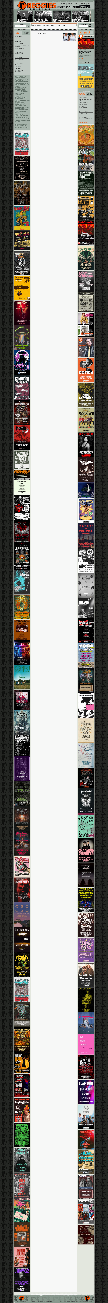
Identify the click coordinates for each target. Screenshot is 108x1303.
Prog (24, 111)
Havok (16, 50)
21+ (26, 116)
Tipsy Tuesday (20, 115)
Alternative (19, 87)
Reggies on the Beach (22, 107)
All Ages (18, 110)
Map (76, 3)
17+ (25, 97)
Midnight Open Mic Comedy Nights (25, 120)
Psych (17, 121)
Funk (25, 124)
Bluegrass (18, 101)
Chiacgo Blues (18, 92)
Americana (19, 76)
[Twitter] (83, 32)
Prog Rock (18, 117)
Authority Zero (19, 53)
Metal (24, 117)
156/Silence (18, 71)
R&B (26, 87)
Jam (16, 125)
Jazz (20, 127)
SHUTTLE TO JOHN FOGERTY (85, 118)
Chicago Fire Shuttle (21, 82)
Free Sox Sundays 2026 (19, 124)
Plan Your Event (39, 1301)
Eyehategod (18, 68)
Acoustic (18, 79)
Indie (16, 111)
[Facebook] (81, 32)
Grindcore (24, 79)
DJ (23, 93)
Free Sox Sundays (20, 114)
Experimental (20, 103)
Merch (48, 25)
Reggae (17, 108)
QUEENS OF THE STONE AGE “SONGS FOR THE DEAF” (85, 52)
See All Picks (82, 58)
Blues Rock (22, 125)
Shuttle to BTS (83, 104)
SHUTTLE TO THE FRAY (84, 115)
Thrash (17, 83)
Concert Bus (20, 89)
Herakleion (18, 60)
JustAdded (18, 32)
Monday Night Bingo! (20, 118)
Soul (22, 99)
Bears (17, 112)
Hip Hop (23, 90)
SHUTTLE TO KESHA (83, 111)
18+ (28, 83)
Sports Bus (19, 104)
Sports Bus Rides (90, 94)
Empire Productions (23, 100)
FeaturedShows (26, 32)
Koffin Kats (18, 41)
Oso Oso (17, 64)
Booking (33, 1301)
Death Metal (19, 97)
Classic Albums (19, 84)
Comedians (23, 83)
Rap (16, 127)
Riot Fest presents (20, 77)
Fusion (26, 84)
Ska (20, 121)
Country (25, 110)
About (63, 3)
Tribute (17, 90)
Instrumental (19, 96)
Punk (27, 119)
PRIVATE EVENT (60, 25)
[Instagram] (86, 32)
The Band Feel (18, 37)
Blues (17, 99)
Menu (34, 25)
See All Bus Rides (83, 122)
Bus (43, 25)
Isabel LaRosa (18, 57)
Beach (53, 25)
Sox (24, 76)
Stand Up (18, 94)
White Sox (24, 92)
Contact (82, 3)
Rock (17, 86)
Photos (70, 3)
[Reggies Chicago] (36, 9)
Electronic (19, 93)
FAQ (89, 3)
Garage (22, 108)
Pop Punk (25, 127)
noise (20, 111)
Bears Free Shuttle (20, 80)
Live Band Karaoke (20, 106)
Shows (39, 25)
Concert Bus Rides (82, 94)
